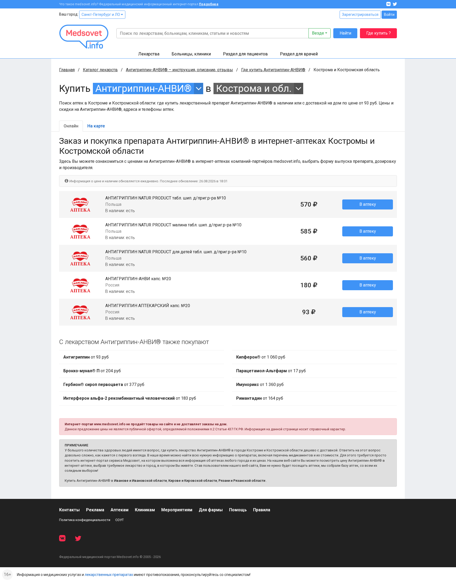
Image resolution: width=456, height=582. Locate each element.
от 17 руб (271, 370)
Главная (67, 69)
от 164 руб (259, 398)
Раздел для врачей (299, 53)
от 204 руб (92, 370)
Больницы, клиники (191, 53)
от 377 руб (103, 384)
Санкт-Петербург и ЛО (101, 14)
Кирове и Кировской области (192, 481)
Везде (318, 33)
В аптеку (367, 204)
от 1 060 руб (260, 357)
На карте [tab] (96, 125)
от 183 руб (129, 398)
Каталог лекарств (100, 69)
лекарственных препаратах (109, 575)
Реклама (95, 509)
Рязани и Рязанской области (241, 481)
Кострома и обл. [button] (254, 88)
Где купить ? (378, 33)
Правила (261, 509)
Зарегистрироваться (360, 14)
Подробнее (208, 4)
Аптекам (120, 509)
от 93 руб (86, 357)
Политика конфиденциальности (84, 520)
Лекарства (148, 53)
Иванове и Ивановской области (140, 481)
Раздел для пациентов (245, 53)
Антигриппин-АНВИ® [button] (143, 88)
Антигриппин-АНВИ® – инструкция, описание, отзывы (179, 69)
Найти (345, 33)
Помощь (238, 509)
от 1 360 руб (260, 384)
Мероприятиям (176, 509)
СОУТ (119, 520)
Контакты (69, 509)
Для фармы (211, 509)
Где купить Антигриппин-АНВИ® (273, 69)
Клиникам (145, 509)
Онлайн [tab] (71, 125)
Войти (389, 14)
